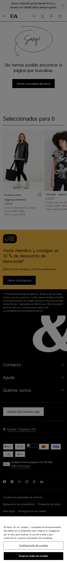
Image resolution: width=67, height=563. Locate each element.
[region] (33, 539)
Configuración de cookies (33, 545)
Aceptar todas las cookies (33, 555)
